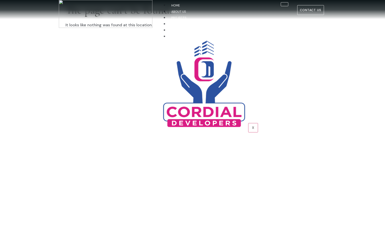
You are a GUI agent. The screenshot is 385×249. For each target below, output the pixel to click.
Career (176, 30)
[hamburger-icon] (284, 4)
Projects (178, 18)
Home (175, 5)
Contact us (180, 37)
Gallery (177, 24)
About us (178, 12)
